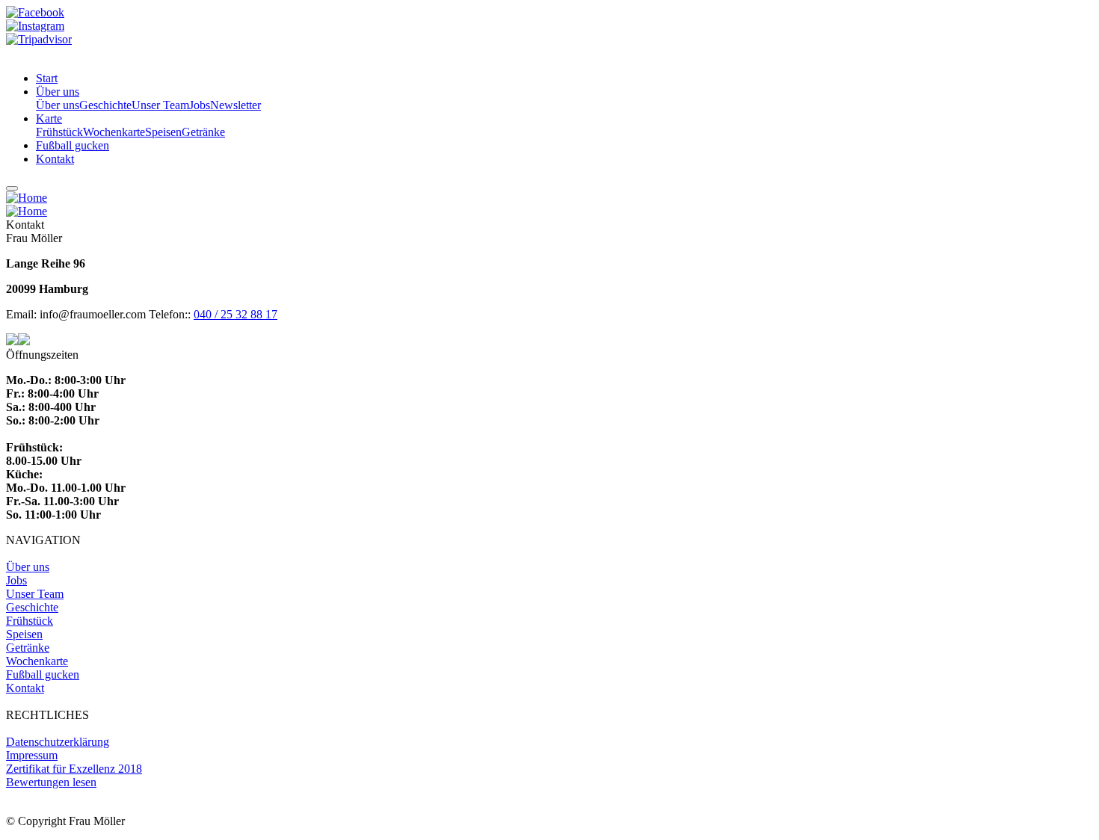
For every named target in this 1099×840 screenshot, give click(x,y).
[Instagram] (35, 25)
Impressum (32, 755)
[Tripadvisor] (39, 39)
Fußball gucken (42, 674)
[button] (26, 197)
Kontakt (25, 688)
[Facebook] (35, 12)
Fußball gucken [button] (72, 145)
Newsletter (235, 105)
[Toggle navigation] (12, 188)
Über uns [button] (57, 91)
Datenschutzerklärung (57, 741)
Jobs (199, 105)
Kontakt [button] (55, 158)
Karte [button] (49, 118)
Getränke (203, 132)
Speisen (163, 132)
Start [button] (47, 78)
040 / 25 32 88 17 (235, 314)
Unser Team (160, 105)
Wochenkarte (114, 132)
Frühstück (59, 132)
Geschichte (105, 105)
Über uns (57, 105)
